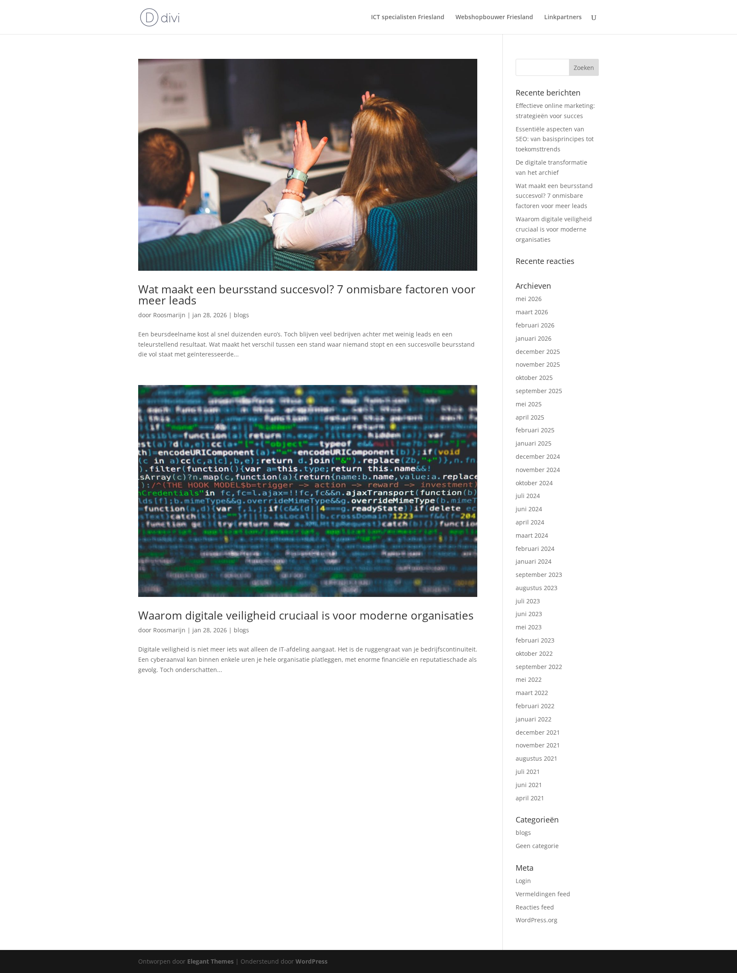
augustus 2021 (536, 758)
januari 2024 (533, 561)
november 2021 (538, 745)
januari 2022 (533, 719)
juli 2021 (528, 771)
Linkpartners (563, 17)
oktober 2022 (534, 653)
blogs (241, 315)
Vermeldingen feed (543, 894)
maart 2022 (532, 693)
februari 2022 (535, 706)
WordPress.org (536, 920)
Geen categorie (537, 846)
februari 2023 (535, 640)
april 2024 (530, 522)
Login (523, 881)
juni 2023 (529, 614)
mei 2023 (529, 627)
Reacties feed (535, 907)
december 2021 (538, 732)
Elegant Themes (210, 961)
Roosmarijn (169, 315)
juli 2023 (528, 601)
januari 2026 (533, 338)
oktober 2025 (534, 378)
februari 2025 (535, 430)
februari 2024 (535, 548)
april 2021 (530, 798)
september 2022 (539, 667)
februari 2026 (535, 325)
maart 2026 (532, 312)
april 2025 (530, 417)
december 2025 (538, 352)
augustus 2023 (536, 588)
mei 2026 (529, 299)
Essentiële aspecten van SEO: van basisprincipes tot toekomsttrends (555, 139)
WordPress (312, 961)
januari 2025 (533, 443)
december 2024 (538, 456)
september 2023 (539, 574)
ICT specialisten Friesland (407, 17)
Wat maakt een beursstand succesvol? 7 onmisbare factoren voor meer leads (307, 294)
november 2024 (538, 470)
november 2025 (538, 364)
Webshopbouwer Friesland (494, 17)
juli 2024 (528, 496)
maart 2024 (532, 535)
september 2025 (539, 391)
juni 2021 (529, 785)
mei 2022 (529, 679)
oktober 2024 (534, 483)
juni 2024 (529, 509)
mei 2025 (529, 404)
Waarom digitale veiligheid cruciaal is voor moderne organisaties (305, 615)
